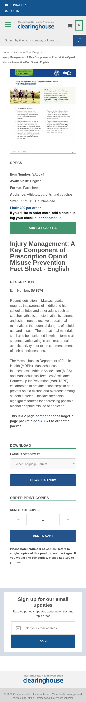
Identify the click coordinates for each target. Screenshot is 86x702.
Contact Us (18, 5)
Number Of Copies (24, 509)
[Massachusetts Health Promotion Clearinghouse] (35, 25)
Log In (14, 11)
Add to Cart (43, 535)
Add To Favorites (43, 228)
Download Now (43, 480)
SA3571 (44, 421)
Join (43, 641)
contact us (53, 218)
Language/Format (25, 454)
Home (6, 52)
